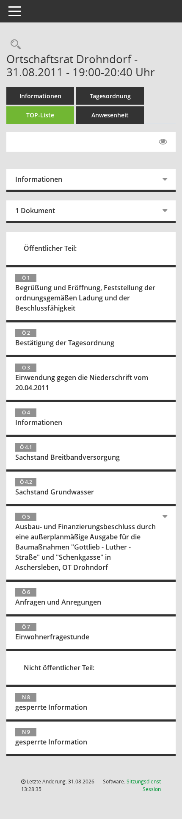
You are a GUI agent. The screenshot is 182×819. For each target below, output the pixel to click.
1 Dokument (35, 210)
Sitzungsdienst (144, 785)
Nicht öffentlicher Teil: (59, 667)
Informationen (40, 96)
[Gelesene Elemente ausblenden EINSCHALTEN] (163, 142)
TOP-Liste (40, 115)
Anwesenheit (110, 115)
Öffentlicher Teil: (50, 248)
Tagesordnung (110, 96)
